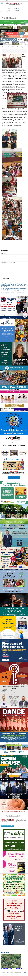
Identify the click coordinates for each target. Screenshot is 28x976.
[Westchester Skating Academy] (14, 307)
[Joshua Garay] (14, 535)
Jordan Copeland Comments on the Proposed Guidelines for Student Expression (13, 289)
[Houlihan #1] (14, 24)
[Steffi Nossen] (14, 720)
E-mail (7, 258)
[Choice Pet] (14, 21)
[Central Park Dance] (14, 400)
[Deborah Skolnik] (14, 840)
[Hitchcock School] (14, 469)
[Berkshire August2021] (14, 30)
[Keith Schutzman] (14, 27)
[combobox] (12, 12)
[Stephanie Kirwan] (14, 934)
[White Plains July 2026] (14, 650)
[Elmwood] (14, 513)
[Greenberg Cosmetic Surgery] (14, 788)
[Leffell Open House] (14, 766)
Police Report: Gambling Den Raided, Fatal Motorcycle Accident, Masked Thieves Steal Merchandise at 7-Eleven (14, 283)
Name (4, 253)
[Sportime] (14, 743)
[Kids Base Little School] (14, 492)
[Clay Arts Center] (14, 33)
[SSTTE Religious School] (14, 581)
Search (2, 11)
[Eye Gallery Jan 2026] (14, 446)
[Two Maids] (14, 862)
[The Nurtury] (14, 36)
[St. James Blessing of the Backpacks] (14, 330)
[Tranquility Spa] (14, 810)
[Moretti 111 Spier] (14, 42)
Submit (2, 280)
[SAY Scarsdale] (14, 673)
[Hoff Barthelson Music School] (14, 604)
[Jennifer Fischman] (14, 353)
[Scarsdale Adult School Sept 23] (14, 423)
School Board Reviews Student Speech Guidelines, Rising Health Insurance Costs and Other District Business (13, 291)
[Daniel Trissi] (14, 696)
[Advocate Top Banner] (14, 39)
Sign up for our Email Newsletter (14, 8)
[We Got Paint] (14, 627)
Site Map (10, 974)
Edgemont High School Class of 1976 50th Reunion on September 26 (13, 286)
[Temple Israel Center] (14, 558)
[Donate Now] (14, 909)
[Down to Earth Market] (14, 884)
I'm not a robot (6, 278)
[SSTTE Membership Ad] (14, 377)
